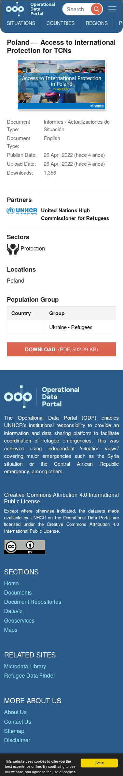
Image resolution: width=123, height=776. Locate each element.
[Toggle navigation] (112, 9)
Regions (97, 22)
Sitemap (14, 731)
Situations (21, 22)
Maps (10, 630)
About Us (15, 712)
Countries (60, 22)
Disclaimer (17, 740)
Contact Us (17, 721)
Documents (18, 592)
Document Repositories (32, 601)
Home (11, 583)
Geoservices (19, 620)
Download (61, 349)
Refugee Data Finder (29, 675)
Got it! (99, 762)
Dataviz (13, 611)
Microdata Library (25, 666)
